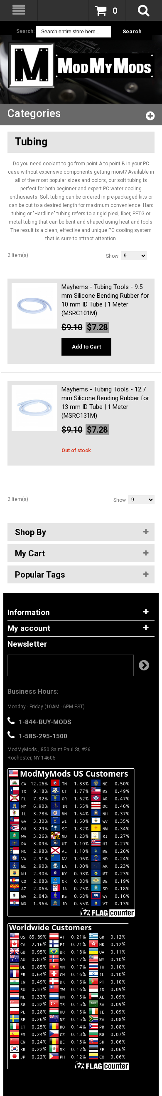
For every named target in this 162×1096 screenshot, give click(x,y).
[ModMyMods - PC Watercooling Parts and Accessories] (80, 64)
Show (112, 256)
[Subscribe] (144, 665)
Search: (25, 31)
